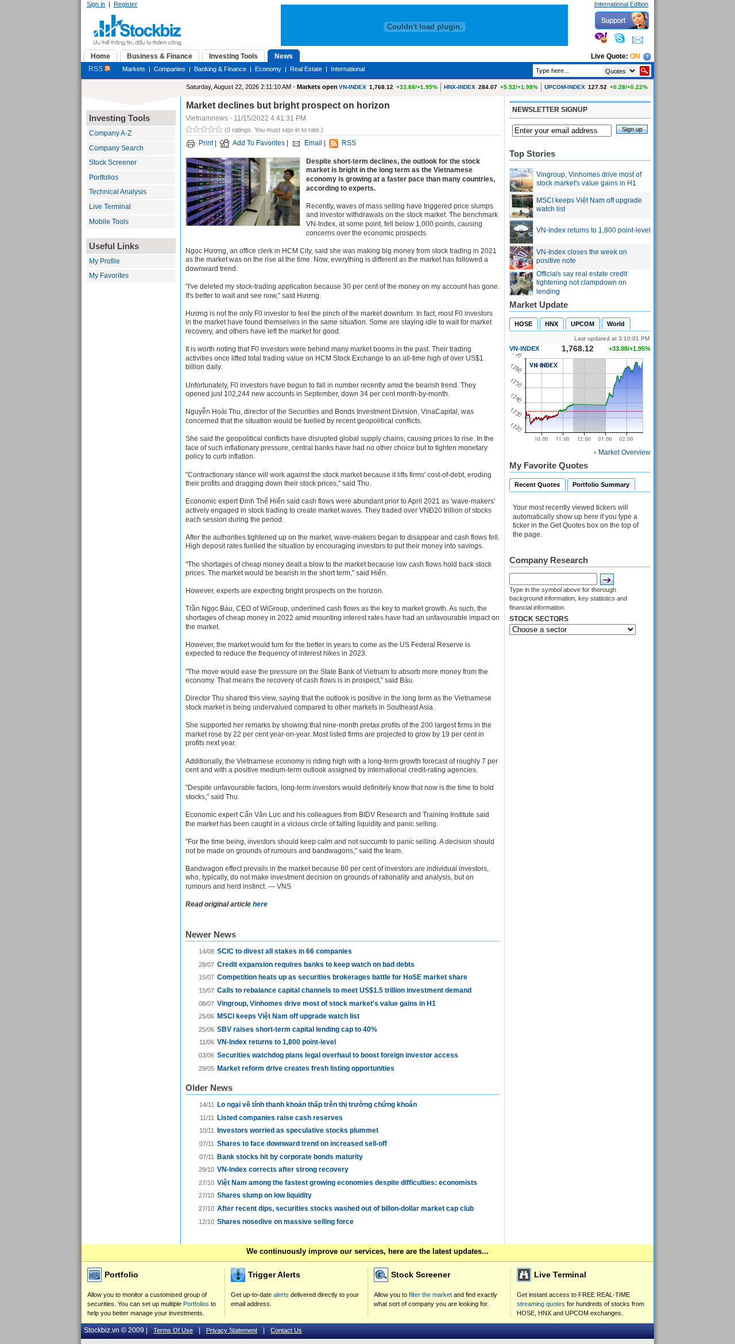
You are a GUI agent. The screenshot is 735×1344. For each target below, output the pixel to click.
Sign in (96, 4)
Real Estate (306, 68)
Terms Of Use (173, 1330)
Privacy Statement (231, 1330)
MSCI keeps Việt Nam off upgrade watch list (288, 1016)
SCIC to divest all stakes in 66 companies (284, 951)
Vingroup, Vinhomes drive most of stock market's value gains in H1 (326, 1004)
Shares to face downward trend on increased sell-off (302, 1144)
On (635, 56)
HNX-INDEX (459, 87)
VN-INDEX (352, 87)
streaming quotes (541, 1303)
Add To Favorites (259, 143)
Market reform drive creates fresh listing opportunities (305, 1068)
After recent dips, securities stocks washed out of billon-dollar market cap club (345, 1208)
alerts (281, 1294)
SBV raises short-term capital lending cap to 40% (297, 1029)
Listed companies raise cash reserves (280, 1118)
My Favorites (109, 276)
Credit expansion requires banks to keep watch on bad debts (316, 964)
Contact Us (286, 1330)
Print (206, 143)
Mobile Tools (109, 222)
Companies (169, 68)
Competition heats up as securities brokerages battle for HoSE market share (342, 977)
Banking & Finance (220, 68)
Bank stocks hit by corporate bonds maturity (290, 1157)
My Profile (104, 261)
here (260, 904)
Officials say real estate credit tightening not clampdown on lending (581, 283)
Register (125, 4)
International (348, 68)
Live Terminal (110, 207)
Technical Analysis (117, 192)
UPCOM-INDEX (564, 87)
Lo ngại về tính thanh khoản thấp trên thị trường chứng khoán (317, 1105)
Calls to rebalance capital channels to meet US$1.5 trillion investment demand (344, 990)
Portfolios (103, 177)
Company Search (116, 148)
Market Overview (624, 452)
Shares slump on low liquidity (264, 1195)
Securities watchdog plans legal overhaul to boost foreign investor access (337, 1055)
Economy (268, 68)
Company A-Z (110, 133)
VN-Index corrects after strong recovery (283, 1169)
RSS (96, 69)
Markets (133, 68)
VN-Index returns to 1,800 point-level (276, 1042)
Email (313, 143)
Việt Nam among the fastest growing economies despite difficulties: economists (347, 1183)
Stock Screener (113, 162)
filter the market (430, 1294)
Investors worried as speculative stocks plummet (297, 1130)
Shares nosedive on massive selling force (285, 1222)
